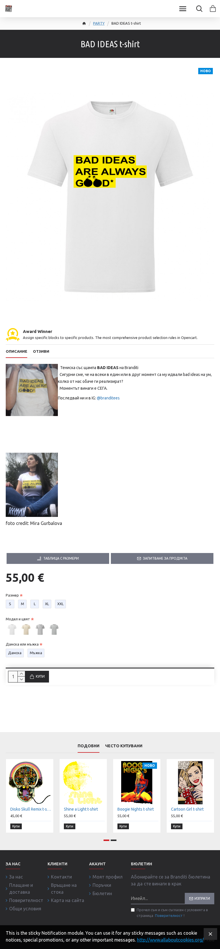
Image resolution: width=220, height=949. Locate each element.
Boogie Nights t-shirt (135, 809)
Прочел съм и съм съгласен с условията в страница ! (172, 912)
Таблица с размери (61, 558)
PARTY (99, 23)
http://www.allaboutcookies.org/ (170, 939)
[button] (106, 840)
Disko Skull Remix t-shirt (30, 809)
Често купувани (123, 746)
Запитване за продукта (165, 558)
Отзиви (41, 351)
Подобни (88, 746)
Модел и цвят (18, 619)
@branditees (108, 398)
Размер (12, 595)
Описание (16, 351)
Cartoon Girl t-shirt (187, 809)
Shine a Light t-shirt (81, 809)
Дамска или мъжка (22, 644)
